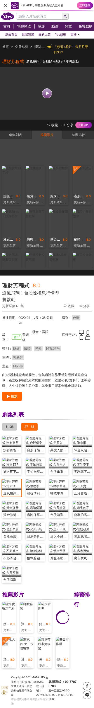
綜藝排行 (78, 135)
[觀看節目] (47, 93)
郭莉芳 (18, 357)
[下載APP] (83, 125)
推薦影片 (47, 135)
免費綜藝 (21, 47)
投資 (38, 349)
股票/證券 (53, 349)
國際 (27, 349)
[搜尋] (65, 16)
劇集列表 (15, 135)
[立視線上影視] (7, 16)
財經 (16, 349)
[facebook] (87, 686)
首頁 (5, 47)
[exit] (5, 5)
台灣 (76, 318)
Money (18, 366)
